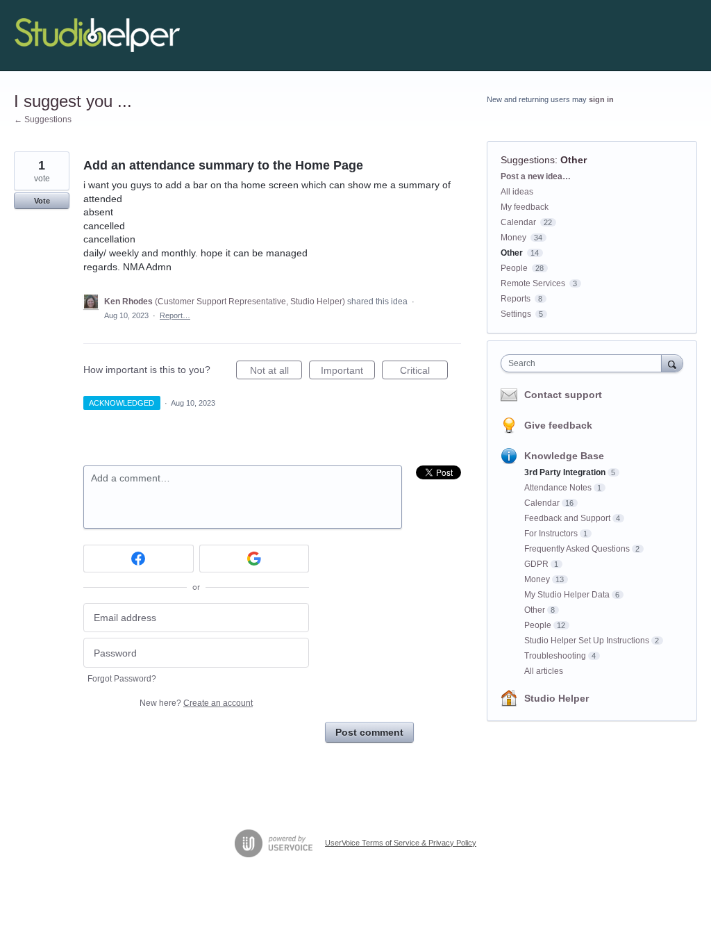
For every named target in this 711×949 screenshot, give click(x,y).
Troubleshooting (555, 656)
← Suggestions (43, 119)
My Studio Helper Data (567, 595)
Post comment (369, 732)
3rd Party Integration (564, 472)
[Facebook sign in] (138, 558)
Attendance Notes (558, 488)
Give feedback (558, 425)
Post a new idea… (536, 176)
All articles (543, 671)
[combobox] (584, 363)
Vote (42, 201)
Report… (175, 315)
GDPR (536, 564)
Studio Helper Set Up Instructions (586, 640)
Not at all (276, 372)
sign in (601, 99)
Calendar (518, 222)
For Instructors (551, 533)
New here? (196, 703)
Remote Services (533, 283)
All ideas (517, 192)
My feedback (525, 207)
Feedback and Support (567, 518)
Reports (515, 299)
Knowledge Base (564, 455)
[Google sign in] (254, 558)
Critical (424, 372)
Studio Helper (556, 698)
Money (513, 237)
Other (573, 159)
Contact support (563, 394)
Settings (516, 314)
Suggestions (528, 159)
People (514, 268)
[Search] (672, 363)
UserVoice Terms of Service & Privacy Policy (400, 843)
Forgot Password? (121, 679)
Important (348, 372)
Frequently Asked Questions (577, 549)
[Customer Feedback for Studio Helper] (97, 35)
